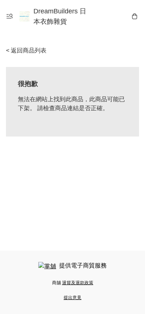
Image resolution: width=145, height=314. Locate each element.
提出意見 (72, 297)
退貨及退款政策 (77, 282)
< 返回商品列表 (26, 50)
